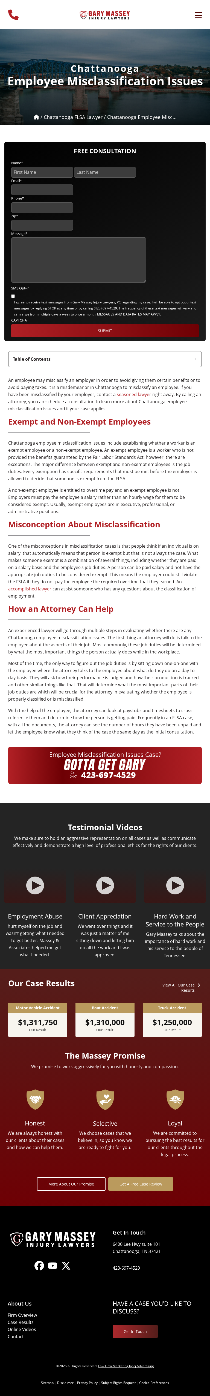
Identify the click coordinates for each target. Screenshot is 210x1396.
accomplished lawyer (29, 589)
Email (16, 180)
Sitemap (47, 1382)
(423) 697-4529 (105, 308)
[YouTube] (52, 1270)
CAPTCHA (19, 320)
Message (19, 233)
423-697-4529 (108, 774)
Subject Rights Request (118, 1382)
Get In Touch (135, 1331)
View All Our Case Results (178, 987)
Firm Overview (22, 1315)
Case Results (21, 1322)
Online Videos (22, 1329)
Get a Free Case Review (140, 1184)
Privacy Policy (87, 1382)
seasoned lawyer (134, 394)
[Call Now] (13, 12)
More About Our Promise (71, 1184)
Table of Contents (32, 359)
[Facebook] (39, 1270)
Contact (16, 1337)
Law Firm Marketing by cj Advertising (126, 1366)
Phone (17, 198)
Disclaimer (65, 1382)
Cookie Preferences (154, 1382)
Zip (14, 216)
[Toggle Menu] (198, 15)
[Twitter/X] (66, 1270)
